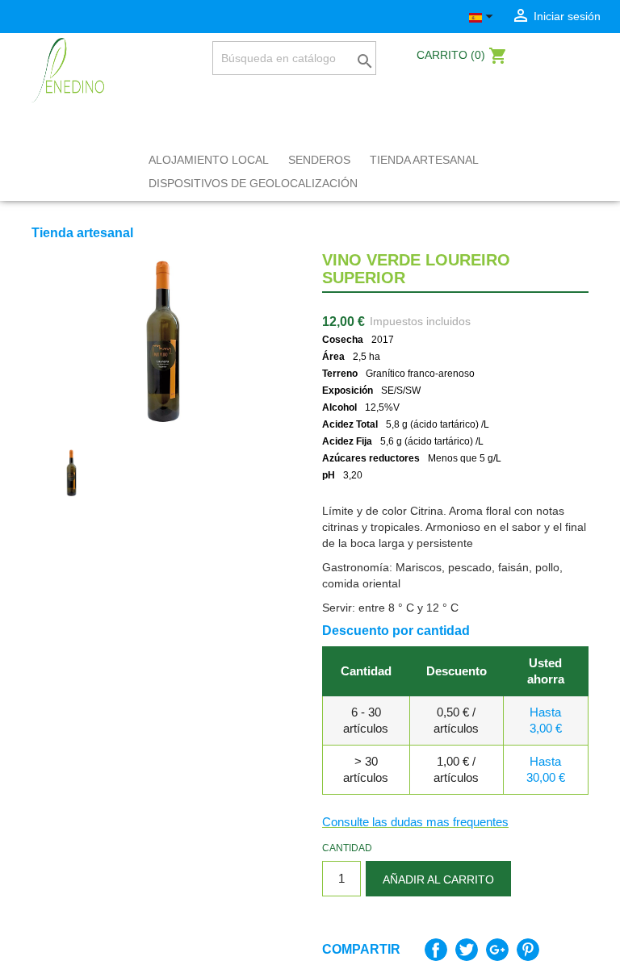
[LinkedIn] (86, 17)
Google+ (497, 949)
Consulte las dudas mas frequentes (415, 822)
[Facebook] (41, 17)
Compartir (436, 949)
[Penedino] (67, 69)
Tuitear (466, 949)
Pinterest (528, 949)
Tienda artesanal (424, 159)
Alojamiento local (209, 159)
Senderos (319, 159)
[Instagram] (63, 17)
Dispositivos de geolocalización (253, 183)
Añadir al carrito (438, 879)
